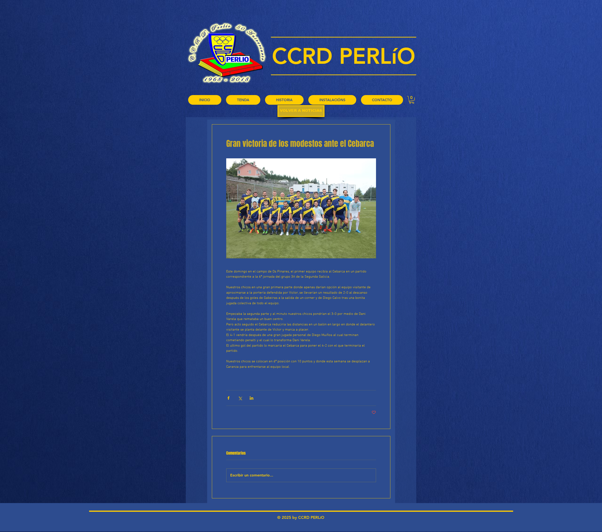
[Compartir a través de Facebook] (228, 398)
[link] (411, 100)
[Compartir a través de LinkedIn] (251, 398)
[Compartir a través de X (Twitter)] (240, 398)
